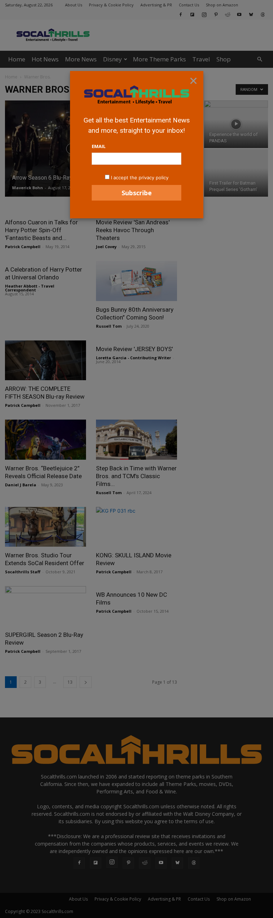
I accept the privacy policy (139, 177)
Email (99, 146)
